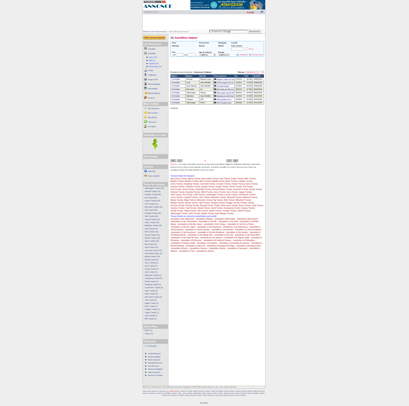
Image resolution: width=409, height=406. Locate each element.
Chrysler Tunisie (223, 184)
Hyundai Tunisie (193, 192)
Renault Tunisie (192, 205)
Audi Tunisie (224, 178)
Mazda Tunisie (176, 200)
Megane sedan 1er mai (225, 79)
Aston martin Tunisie (210, 178)
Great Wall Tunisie (203, 189)
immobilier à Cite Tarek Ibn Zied (184, 238)
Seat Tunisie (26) (151, 216)
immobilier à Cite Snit (224, 235)
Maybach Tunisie (250, 197)
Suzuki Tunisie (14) (152, 235)
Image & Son (153, 79)
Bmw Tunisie (205, 181)
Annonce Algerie (154, 357)
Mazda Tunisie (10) (152, 256)
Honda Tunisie (255, 189)
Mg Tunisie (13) (151, 244)
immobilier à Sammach (237, 248)
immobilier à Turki (187, 251)
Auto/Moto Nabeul (185, 37)
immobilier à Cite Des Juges (183, 227)
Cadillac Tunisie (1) (152, 309)
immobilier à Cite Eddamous (235, 227)
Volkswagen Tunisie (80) (154, 188)
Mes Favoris (153, 113)
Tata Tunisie (202, 211)
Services (151, 98)
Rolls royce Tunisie (229, 205)
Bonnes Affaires (154, 93)
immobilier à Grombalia (207, 243)
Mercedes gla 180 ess (225, 89)
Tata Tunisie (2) (151, 300)
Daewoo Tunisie (177, 186)
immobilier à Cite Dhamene (209, 227)
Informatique (153, 89)
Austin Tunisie (237, 178)
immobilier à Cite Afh (208, 221)
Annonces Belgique (155, 369)
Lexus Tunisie (176, 197)
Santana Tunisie (177, 208)
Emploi (150, 70)
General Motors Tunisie (222, 189)
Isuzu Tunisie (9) (151, 263)
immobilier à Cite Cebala (214, 224)
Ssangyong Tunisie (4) (153, 278)
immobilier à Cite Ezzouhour (183, 232)
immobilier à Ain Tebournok (182, 219)
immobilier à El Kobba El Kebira (217, 240)
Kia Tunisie (187, 194)
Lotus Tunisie (204, 197)
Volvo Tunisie (195, 213)
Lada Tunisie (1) (151, 315)
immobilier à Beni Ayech (247, 219)
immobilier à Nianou (198, 248)
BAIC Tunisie (250, 178)
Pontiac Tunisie (247, 203)
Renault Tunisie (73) (152, 191)
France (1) (149, 334)
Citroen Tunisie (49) (152, 201)
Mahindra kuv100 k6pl (225, 96)
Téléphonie (152, 75)
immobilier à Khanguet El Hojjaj (220, 246)
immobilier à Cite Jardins (237, 232)
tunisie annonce (174, 391)
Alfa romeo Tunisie (178, 178)
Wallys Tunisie (207, 213)
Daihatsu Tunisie (193, 186)
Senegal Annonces (155, 363)
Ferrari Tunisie (235, 186)
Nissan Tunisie (191, 203)
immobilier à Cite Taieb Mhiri (247, 235)
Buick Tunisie (231, 181)
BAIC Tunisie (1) (151, 306)
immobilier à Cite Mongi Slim (200, 235)
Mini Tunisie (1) (151, 319)
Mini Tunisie (229, 200)
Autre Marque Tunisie (224, 213)
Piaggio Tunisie (233, 203)
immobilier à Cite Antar (228, 221)
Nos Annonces (153, 366)
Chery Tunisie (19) (152, 222)
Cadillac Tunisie (245, 181)
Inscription (152, 126)
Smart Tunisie (217, 208)
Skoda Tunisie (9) (151, 260)
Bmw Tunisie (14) (151, 232)
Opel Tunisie (204, 203)
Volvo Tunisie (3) (151, 291)
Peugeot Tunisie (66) (153, 194)
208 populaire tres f (223, 99)
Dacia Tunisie (252, 184)
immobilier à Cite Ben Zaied (190, 224)
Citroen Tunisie (238, 184)
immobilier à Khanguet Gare (248, 246)
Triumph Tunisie (229, 211)
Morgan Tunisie (177, 203)
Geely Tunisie (188, 189)
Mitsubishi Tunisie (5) (153, 275)
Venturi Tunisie (243, 211)
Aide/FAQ (151, 171)
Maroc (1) (148, 330)
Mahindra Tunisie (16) (153, 225)
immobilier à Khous (179, 248)
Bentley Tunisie (177, 181)
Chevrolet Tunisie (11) (153, 250)
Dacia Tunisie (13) (152, 241)
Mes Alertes (152, 117)
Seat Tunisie (191, 208)
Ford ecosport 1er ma (224, 83)
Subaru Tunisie (248, 208)
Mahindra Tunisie (218, 197)
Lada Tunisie (199, 194)
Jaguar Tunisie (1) (152, 312)
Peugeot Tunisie (218, 203)
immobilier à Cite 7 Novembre (184, 221)
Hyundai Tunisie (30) (153, 213)
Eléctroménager (154, 84)
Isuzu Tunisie (219, 192)
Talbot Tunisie (190, 211)
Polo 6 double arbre (224, 103)
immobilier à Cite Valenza (211, 238)
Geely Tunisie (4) (151, 281)
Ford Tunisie (175, 189)
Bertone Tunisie (192, 181)
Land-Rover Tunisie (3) (154, 287)
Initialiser (244, 55)
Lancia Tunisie (230, 194)
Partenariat (152, 346)
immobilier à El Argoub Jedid (236, 238)
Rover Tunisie (245, 205)
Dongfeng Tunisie (191, 184)
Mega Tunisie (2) (151, 294)
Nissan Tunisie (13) (152, 238)
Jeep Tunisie (176, 194)
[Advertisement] (204, 22)
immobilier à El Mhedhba (244, 240)
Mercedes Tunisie (204, 200)
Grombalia (176, 79)
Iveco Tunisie (232, 192)
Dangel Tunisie (208, 186)
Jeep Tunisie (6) (151, 272)
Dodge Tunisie (222, 186)
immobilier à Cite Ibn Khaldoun (210, 232)
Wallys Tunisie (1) (152, 303)
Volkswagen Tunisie (179, 213)
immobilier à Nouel (217, 248)
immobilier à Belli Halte (225, 219)
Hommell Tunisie (240, 189)
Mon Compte (151, 103)
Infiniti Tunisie (207, 192)
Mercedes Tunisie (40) (153, 207)
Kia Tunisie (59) (151, 198)
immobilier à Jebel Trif (195, 246)
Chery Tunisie (176, 184)
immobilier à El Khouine (191, 240)
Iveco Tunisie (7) (151, 266)
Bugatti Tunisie (218, 181)
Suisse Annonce (154, 372)
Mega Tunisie (190, 200)
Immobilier (152, 49)
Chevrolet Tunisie (207, 184)
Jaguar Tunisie (245, 192)
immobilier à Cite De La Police (240, 224)
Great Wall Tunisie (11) (153, 253)
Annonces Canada (155, 375)
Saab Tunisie (257, 205)
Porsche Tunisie (177, 205)
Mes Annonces (153, 108)
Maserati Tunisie (234, 197)
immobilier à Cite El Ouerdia (197, 230)
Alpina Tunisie (194, 178)
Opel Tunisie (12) (151, 247)
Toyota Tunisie (215, 211)
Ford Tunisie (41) (151, 204)
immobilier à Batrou (204, 219)
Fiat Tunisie (248, 186)
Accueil (250, 12)
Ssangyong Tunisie (232, 208)
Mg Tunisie (218, 200)
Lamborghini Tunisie (215, 194)
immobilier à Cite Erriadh (222, 230)
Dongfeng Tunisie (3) (153, 284)
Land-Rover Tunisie (246, 194)
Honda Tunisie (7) (152, 269)
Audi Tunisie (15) (151, 229)
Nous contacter (154, 176)
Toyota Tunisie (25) (152, 219)
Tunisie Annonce (154, 354)
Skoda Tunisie (203, 208)
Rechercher (257, 55)
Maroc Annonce (154, 360)
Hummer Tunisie (177, 192)
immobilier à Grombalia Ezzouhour (234, 243)
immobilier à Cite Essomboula (248, 230)
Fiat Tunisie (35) (151, 210)
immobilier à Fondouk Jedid (183, 243)
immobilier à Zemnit (205, 251)
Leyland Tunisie (190, 197)
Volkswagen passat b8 (225, 93)
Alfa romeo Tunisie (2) (153, 297)
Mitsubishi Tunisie (243, 200)
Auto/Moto (152, 53)
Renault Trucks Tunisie (210, 205)
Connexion (152, 122)
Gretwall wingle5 (222, 86)
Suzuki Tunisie (176, 211)
